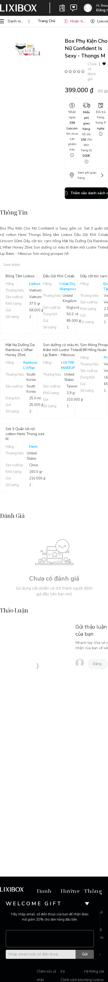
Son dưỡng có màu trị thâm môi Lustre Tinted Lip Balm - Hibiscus (62, 349)
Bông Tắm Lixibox (20, 276)
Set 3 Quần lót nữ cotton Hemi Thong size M (25, 433)
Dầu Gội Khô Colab (58, 276)
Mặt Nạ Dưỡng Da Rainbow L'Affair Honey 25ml (20, 349)
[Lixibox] (18, 8)
